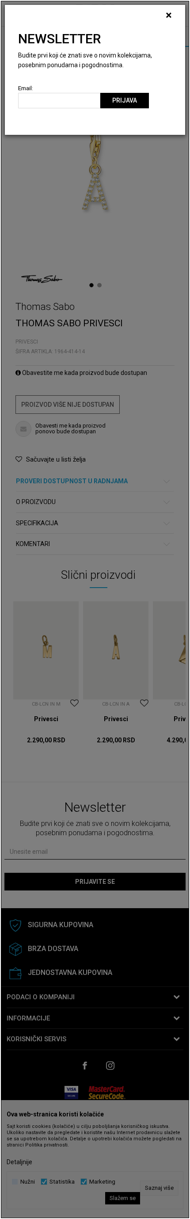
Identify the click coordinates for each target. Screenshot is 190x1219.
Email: (25, 88)
